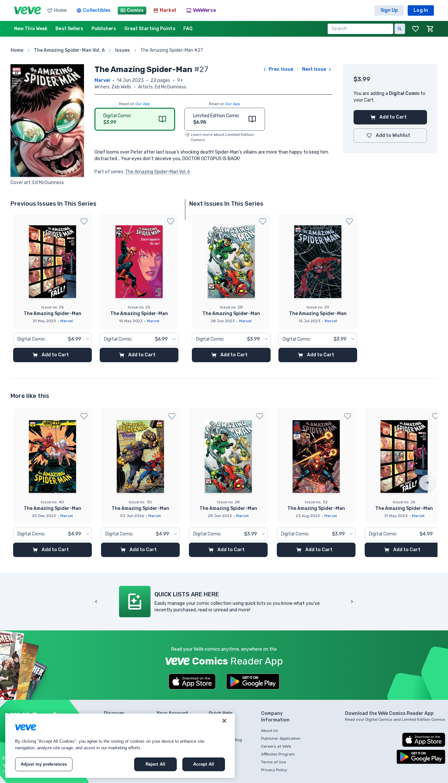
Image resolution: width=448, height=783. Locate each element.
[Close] (224, 721)
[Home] (27, 10)
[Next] (427, 483)
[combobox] (52, 339)
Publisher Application (280, 738)
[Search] (400, 29)
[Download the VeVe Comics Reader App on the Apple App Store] (192, 681)
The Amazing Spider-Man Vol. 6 (157, 172)
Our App (142, 104)
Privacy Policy (274, 770)
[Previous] (96, 601)
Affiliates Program (278, 754)
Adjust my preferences (44, 764)
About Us (269, 730)
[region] (120, 746)
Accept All (203, 764)
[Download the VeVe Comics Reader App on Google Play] (252, 681)
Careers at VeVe (276, 746)
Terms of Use (273, 762)
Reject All (155, 764)
